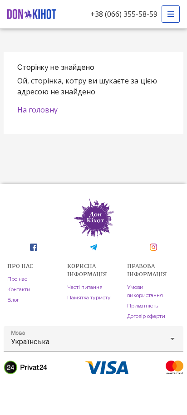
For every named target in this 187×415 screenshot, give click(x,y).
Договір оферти (146, 316)
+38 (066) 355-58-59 (123, 14)
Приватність (142, 306)
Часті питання (85, 287)
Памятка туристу (89, 297)
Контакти (18, 289)
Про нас (17, 279)
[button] (93, 339)
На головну (37, 110)
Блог (13, 300)
